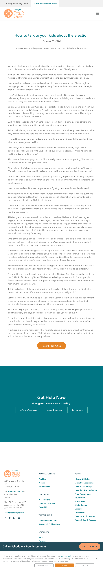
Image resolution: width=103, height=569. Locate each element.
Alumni (42, 483)
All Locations (44, 500)
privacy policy (67, 556)
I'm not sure (77, 410)
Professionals (44, 486)
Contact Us (79, 512)
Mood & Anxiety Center (45, 3)
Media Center (81, 505)
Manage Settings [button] (44, 565)
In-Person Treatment (28, 410)
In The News (80, 501)
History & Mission (82, 479)
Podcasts (42, 541)
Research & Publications (49, 524)
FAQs (41, 537)
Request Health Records (85, 520)
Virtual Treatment (54, 410)
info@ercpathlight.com (14, 513)
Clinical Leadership (83, 486)
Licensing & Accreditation (86, 490)
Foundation (80, 498)
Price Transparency (83, 494)
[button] (96, 558)
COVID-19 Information (85, 516)
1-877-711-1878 (15, 491)
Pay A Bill (43, 507)
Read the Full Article (51, 345)
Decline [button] (85, 565)
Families (42, 479)
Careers (78, 509)
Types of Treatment (47, 503)
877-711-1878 (89, 546)
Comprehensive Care (48, 520)
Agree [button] (64, 565)
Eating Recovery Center (17, 3)
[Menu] (97, 13)
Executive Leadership (84, 483)
